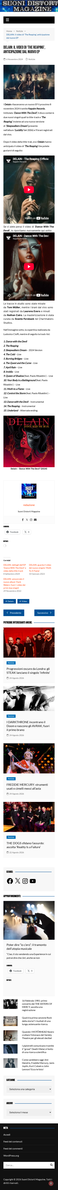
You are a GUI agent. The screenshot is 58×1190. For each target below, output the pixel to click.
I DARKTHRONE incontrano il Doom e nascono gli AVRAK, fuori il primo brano (28, 726)
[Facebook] (22, 519)
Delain (11, 601)
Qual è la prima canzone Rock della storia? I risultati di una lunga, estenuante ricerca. (37, 1020)
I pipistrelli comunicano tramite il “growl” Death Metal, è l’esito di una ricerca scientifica (38, 1048)
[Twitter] (27, 519)
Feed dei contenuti (12, 1141)
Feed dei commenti (13, 1148)
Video (24, 601)
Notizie (31, 59)
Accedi (6, 1134)
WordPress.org (11, 1155)
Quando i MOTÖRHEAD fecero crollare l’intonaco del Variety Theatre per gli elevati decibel (38, 1034)
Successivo (42, 612)
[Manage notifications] (51, 1183)
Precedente (15, 612)
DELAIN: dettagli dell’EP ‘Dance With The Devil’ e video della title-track (14, 568)
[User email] (35, 519)
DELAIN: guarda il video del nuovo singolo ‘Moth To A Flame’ (40, 568)
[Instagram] (31, 519)
